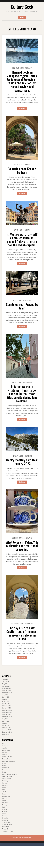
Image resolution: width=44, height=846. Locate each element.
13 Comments (29, 624)
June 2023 (5, 697)
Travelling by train (7, 831)
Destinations (6, 759)
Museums (5, 802)
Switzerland (5, 827)
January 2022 (6, 730)
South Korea (6, 822)
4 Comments (28, 538)
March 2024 (6, 686)
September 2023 (7, 693)
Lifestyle (4, 798)
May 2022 (5, 723)
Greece (4, 783)
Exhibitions (5, 767)
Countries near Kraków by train (22, 170)
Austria (4, 748)
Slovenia (5, 820)
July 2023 (5, 695)
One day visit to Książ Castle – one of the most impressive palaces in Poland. (22, 633)
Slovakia (5, 818)
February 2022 (6, 728)
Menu (22, 17)
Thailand (5, 829)
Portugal (4, 811)
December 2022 (7, 710)
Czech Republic (7, 757)
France (4, 772)
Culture (4, 754)
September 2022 (7, 717)
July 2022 (5, 719)
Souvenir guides (7, 824)
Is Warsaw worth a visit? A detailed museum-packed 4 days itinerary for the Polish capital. (22, 239)
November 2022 (7, 712)
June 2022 (5, 721)
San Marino (5, 816)
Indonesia (5, 785)
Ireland (4, 787)
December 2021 (7, 732)
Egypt (4, 763)
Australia (5, 746)
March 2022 (6, 725)
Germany (5, 781)
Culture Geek (22, 6)
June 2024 (5, 682)
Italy (3, 789)
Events (4, 765)
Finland (4, 770)
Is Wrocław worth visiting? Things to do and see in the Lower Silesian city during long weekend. (22, 393)
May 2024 (5, 684)
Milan (4, 800)
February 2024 (6, 688)
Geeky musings (7, 776)
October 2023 (6, 690)
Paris (3, 807)
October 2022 (6, 714)
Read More (22, 109)
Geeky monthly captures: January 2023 (22, 461)
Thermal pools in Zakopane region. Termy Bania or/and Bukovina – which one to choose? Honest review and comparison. (22, 81)
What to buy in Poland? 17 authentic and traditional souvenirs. (22, 546)
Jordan (4, 794)
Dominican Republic (8, 761)
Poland (4, 809)
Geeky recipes (6, 778)
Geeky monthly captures (9, 774)
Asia (3, 743)
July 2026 (5, 679)
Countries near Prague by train (22, 306)
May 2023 (5, 699)
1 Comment (28, 68)
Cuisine (4, 752)
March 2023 (6, 703)
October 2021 (6, 734)
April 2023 (5, 701)
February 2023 (6, 706)
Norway (4, 805)
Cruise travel (6, 750)
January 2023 (6, 708)
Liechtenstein (6, 796)
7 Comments (28, 382)
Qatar (4, 813)
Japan (4, 792)
